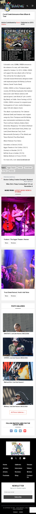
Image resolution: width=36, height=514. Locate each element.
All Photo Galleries (17, 412)
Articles (5, 468)
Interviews (18, 468)
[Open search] (27, 6)
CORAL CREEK (19, 64)
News (6, 243)
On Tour (4, 171)
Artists (20, 167)
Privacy (15, 512)
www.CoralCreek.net (23, 160)
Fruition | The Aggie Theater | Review (16, 239)
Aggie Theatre (11, 167)
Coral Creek (28, 167)
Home (5, 465)
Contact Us (29, 476)
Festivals (6, 475)
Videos (29, 468)
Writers (29, 472)
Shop (16, 475)
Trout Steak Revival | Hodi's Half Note (16, 292)
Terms (21, 512)
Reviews (11, 171)
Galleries (18, 465)
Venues (29, 465)
